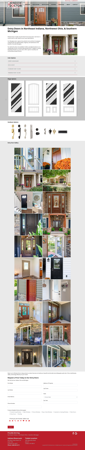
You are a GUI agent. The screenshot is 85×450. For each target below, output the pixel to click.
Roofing (53, 4)
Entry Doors (45, 4)
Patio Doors (36, 4)
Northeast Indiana (12, 435)
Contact (75, 4)
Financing (61, 4)
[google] (76, 433)
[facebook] (73, 433)
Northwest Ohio (23, 435)
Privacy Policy (75, 444)
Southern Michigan (34, 435)
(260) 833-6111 (75, 0)
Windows (27, 4)
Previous (6, 99)
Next (79, 99)
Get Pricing (68, 0)
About (68, 4)
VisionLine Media (74, 445)
